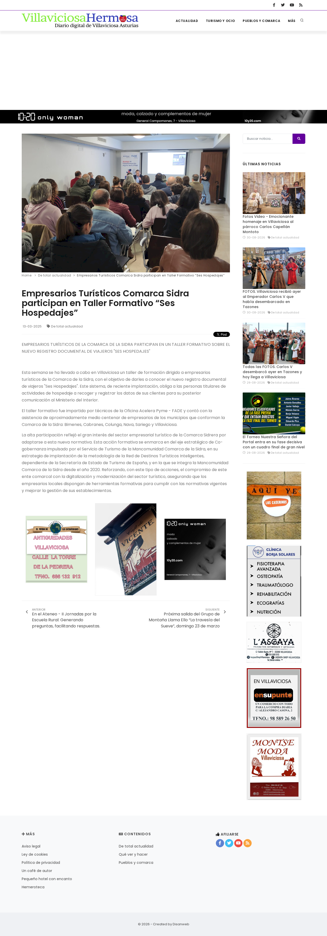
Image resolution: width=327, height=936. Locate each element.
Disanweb (181, 924)
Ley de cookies (35, 854)
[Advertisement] (163, 69)
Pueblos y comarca (261, 21)
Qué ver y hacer (133, 854)
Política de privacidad (41, 862)
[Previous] (27, 202)
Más (292, 21)
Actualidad (187, 21)
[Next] (225, 202)
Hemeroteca (33, 887)
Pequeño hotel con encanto (47, 878)
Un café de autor (37, 870)
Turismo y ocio (220, 21)
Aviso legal (31, 846)
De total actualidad (67, 326)
